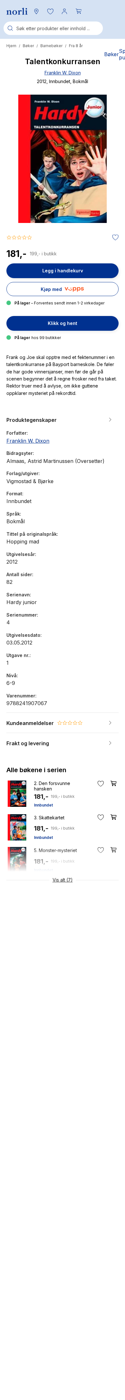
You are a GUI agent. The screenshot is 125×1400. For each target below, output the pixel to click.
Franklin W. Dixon (63, 72)
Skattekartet (49, 817)
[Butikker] (36, 11)
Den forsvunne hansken (52, 786)
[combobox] (53, 28)
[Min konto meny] (64, 11)
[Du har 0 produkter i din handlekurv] (78, 11)
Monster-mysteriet (55, 850)
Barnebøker (51, 45)
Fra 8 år (76, 45)
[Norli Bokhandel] (17, 11)
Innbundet (43, 805)
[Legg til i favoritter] (114, 238)
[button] (50, 11)
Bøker (28, 45)
